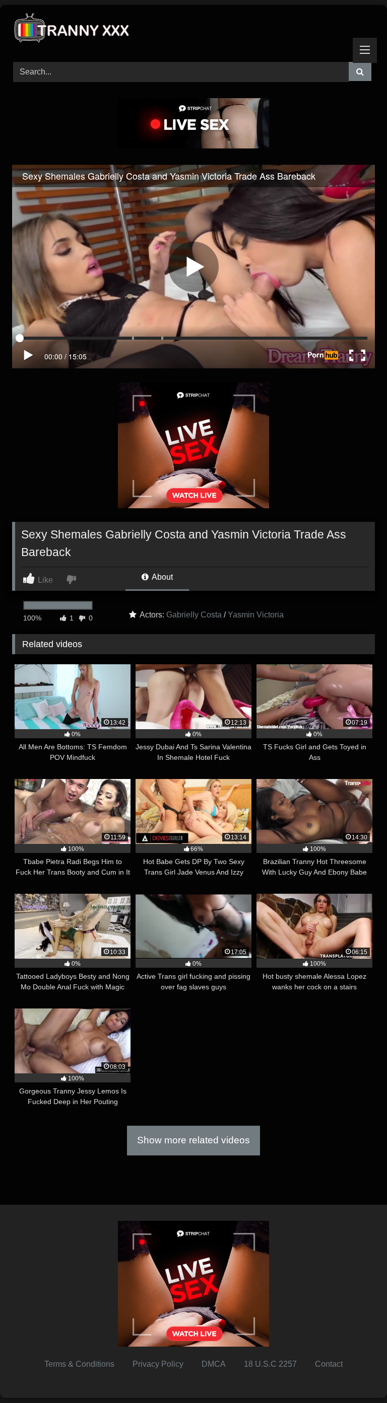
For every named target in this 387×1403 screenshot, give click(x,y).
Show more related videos (193, 1140)
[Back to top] (356, 1373)
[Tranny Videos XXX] (193, 30)
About (161, 577)
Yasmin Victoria (256, 614)
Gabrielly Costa (194, 614)
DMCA (214, 1364)
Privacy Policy (158, 1364)
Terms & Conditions (79, 1364)
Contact (329, 1364)
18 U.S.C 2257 (270, 1364)
